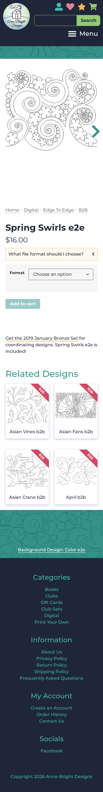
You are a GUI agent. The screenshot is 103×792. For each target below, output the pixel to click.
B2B (83, 210)
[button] (83, 34)
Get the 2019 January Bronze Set (41, 338)
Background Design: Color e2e (51, 549)
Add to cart (23, 303)
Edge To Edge (58, 210)
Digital (31, 210)
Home (12, 210)
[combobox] (55, 20)
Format (17, 273)
